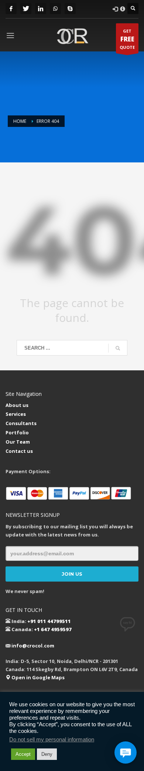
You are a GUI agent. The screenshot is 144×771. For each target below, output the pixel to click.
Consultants (21, 423)
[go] (117, 348)
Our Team (18, 441)
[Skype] (70, 8)
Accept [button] (23, 754)
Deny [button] (46, 754)
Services (16, 414)
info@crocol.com (32, 645)
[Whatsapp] (55, 8)
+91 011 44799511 (49, 621)
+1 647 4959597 (53, 629)
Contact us (19, 451)
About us (17, 405)
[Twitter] (25, 8)
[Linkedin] (40, 8)
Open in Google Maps (37, 677)
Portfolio (17, 432)
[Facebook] (11, 8)
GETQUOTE (127, 39)
